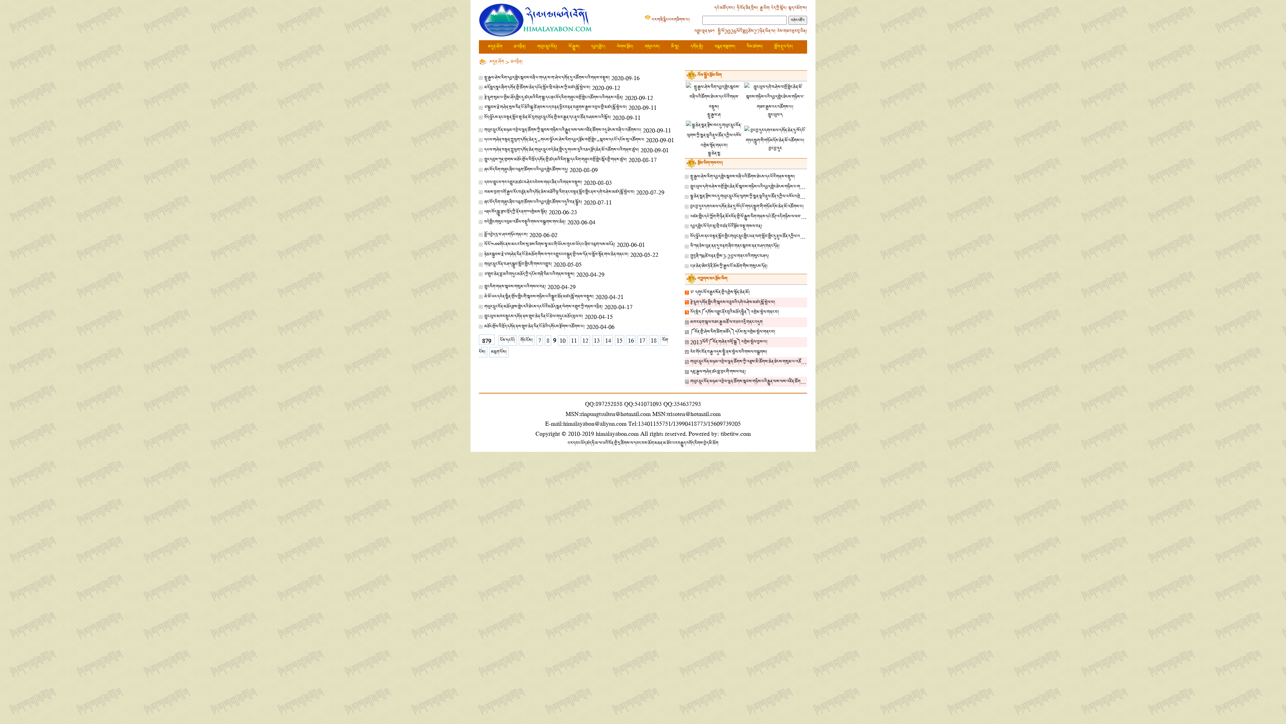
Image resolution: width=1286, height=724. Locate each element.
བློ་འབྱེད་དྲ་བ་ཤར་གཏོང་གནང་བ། (506, 234)
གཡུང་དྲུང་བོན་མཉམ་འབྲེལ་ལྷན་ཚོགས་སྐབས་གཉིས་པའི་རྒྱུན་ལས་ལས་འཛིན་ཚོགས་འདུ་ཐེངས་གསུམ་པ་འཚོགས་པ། (768, 381)
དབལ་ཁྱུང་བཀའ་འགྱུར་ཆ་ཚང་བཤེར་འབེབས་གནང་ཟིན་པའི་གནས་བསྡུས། (533, 182)
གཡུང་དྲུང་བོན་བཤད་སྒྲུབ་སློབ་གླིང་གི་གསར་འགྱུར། (518, 264)
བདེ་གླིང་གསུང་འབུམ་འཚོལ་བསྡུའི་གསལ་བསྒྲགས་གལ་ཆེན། (525, 222)
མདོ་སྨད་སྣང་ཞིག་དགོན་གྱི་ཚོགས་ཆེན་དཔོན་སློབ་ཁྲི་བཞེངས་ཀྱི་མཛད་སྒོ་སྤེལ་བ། (537, 87)
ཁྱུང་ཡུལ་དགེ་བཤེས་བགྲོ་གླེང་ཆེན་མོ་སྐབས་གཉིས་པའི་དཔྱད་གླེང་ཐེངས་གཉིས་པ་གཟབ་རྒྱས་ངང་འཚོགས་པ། (762, 186)
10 (563, 340)
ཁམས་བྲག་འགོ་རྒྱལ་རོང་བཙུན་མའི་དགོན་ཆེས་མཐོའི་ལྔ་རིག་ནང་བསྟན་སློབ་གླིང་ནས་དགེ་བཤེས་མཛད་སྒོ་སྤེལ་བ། (559, 192)
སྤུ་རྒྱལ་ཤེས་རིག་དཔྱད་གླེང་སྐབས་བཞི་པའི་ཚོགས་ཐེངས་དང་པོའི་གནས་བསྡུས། (742, 176)
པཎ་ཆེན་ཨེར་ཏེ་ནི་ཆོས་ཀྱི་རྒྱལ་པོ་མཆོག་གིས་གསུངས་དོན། (729, 266)
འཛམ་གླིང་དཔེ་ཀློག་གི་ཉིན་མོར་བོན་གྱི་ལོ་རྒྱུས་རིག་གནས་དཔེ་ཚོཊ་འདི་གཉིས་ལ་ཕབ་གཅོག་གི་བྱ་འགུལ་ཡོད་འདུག (765, 216)
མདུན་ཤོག (495, 46)
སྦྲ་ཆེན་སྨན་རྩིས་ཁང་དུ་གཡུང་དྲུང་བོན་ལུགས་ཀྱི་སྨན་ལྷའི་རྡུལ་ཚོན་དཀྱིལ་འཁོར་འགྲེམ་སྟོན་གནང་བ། (755, 196)
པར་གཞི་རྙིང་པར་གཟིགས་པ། (671, 19)
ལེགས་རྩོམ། (625, 46)
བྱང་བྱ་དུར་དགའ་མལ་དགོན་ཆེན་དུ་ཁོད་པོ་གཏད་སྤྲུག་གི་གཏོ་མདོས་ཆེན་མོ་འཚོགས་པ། (747, 206)
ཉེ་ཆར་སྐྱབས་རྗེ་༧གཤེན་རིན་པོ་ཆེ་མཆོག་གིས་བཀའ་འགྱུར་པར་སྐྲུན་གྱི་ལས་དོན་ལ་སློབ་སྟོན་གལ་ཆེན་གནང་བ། (556, 254)
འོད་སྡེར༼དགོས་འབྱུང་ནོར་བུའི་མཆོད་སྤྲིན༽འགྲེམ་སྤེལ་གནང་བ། (734, 312)
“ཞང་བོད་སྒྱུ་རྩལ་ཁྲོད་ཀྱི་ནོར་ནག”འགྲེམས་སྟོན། (515, 212)
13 (597, 340)
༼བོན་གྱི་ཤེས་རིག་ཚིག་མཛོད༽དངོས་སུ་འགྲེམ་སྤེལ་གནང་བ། (732, 332)
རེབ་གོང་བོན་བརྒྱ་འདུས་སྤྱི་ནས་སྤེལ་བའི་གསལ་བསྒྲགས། (728, 352)
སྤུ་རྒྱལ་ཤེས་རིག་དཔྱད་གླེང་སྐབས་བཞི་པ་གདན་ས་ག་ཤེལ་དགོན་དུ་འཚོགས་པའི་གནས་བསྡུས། (547, 77)
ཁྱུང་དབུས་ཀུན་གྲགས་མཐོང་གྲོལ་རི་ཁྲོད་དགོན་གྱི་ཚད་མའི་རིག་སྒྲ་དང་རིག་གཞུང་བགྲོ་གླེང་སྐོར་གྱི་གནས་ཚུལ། (555, 159)
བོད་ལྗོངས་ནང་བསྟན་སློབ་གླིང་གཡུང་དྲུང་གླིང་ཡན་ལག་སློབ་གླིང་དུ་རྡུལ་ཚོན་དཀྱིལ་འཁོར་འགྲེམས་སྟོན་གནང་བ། (763, 236)
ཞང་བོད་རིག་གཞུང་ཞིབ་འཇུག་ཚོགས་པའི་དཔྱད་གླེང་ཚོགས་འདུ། (526, 169)
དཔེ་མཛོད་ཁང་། (724, 8)
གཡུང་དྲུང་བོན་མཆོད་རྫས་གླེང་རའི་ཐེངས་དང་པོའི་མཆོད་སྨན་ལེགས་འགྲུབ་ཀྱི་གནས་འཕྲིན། (543, 306)
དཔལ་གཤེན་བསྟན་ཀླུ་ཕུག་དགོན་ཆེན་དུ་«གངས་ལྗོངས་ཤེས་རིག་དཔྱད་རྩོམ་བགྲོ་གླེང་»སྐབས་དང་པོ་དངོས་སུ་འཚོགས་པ (564, 139)
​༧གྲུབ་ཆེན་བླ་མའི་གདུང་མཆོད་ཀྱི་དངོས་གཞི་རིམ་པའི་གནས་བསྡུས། (529, 274)
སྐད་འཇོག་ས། (797, 8)
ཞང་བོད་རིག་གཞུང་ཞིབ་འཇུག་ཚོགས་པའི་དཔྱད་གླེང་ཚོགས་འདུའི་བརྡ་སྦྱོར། (533, 202)
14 (608, 340)
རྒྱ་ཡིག (765, 8)
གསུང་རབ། (652, 46)
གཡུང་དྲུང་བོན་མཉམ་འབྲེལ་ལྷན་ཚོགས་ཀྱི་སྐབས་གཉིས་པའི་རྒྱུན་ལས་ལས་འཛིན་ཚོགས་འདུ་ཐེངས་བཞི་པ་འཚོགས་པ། (562, 130)
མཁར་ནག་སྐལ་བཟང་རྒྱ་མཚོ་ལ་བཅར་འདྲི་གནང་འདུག (726, 322)
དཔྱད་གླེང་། (598, 46)
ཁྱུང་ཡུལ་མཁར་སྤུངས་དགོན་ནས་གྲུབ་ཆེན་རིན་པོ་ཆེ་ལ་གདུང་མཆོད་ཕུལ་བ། (533, 316)
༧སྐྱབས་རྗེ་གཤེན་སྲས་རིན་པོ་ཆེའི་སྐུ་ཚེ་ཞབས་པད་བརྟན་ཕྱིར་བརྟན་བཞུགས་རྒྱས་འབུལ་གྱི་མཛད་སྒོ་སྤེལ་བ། (555, 107)
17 (642, 340)
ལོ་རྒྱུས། (574, 46)
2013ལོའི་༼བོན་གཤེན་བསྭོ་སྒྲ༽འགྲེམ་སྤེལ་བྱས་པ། (729, 342)
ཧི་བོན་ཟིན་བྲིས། (747, 8)
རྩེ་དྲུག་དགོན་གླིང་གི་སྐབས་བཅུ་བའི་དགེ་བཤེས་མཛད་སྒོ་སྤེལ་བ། (732, 302)
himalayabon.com (617, 433)
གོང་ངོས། (526, 340)
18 (654, 340)
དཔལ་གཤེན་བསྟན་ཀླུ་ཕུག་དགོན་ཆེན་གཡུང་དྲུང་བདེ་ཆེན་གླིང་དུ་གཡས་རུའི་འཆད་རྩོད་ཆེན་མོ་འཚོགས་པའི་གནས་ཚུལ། (561, 150)
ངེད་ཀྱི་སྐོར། (779, 8)
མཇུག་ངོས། (499, 352)
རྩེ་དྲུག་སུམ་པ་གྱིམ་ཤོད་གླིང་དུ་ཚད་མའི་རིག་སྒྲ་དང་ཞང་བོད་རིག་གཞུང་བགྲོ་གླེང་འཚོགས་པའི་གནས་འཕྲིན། (553, 97)
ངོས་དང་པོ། (507, 340)
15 (620, 340)
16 (631, 340)
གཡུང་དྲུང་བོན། (547, 46)
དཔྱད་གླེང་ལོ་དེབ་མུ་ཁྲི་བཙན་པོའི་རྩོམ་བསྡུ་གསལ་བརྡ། (726, 226)
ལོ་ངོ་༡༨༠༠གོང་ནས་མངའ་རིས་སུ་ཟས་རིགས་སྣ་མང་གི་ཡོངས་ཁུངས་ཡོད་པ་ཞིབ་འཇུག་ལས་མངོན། (549, 244)
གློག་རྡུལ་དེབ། (783, 46)
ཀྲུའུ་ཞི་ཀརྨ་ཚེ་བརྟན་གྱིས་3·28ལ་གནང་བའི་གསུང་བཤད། (729, 256)
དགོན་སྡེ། (697, 46)
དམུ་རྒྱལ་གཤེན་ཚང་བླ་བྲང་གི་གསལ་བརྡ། (718, 371)
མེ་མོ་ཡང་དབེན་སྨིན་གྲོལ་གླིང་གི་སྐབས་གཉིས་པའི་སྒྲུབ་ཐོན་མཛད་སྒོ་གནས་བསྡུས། (539, 296)
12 (585, 340)
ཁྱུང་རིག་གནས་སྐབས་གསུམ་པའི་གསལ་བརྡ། (515, 286)
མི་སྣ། (675, 46)
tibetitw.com (736, 433)
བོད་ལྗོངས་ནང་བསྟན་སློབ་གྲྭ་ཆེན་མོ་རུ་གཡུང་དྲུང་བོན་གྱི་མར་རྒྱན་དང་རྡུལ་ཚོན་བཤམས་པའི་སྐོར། (547, 117)
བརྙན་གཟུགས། (725, 46)
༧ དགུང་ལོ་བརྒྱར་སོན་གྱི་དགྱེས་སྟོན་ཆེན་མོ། (720, 292)
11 (574, 340)
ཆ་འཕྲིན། (520, 46)
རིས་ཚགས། (755, 46)
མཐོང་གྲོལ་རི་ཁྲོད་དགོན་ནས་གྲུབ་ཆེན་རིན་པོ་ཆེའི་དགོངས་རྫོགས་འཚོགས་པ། (534, 326)
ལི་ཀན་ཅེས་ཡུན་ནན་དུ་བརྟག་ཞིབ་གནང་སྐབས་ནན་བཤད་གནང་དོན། (735, 246)
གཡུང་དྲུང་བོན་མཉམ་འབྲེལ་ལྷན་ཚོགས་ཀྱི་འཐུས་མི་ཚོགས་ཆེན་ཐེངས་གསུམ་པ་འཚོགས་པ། (751, 361)
